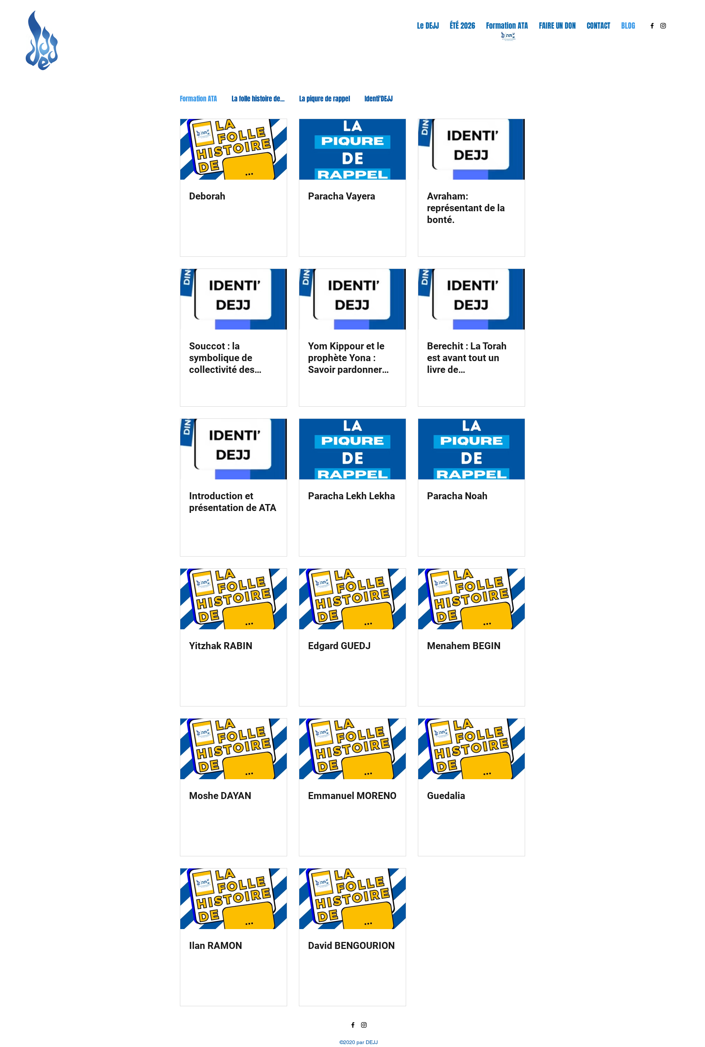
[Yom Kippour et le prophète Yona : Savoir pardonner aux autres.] (352, 299)
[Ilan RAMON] (233, 898)
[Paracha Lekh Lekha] (352, 449)
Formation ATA (198, 99)
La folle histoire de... (258, 99)
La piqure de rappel (324, 99)
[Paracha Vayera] (352, 149)
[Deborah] (233, 149)
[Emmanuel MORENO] (352, 749)
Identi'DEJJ (379, 99)
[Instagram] (663, 25)
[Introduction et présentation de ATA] (233, 449)
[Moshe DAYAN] (233, 749)
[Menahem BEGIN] (471, 599)
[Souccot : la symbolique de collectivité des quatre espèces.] (233, 299)
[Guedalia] (471, 749)
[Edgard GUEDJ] (352, 599)
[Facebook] (652, 25)
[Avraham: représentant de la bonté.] (471, 149)
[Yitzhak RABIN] (233, 599)
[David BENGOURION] (352, 898)
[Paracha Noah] (471, 449)
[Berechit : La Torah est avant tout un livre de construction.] (471, 299)
